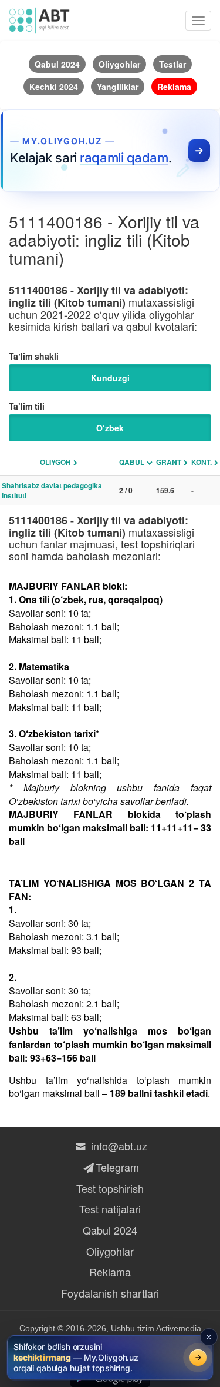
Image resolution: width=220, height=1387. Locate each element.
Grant (168, 462)
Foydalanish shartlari (110, 1292)
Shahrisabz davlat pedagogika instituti (52, 490)
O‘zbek (110, 428)
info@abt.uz (117, 1145)
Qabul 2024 (110, 1230)
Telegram (117, 1167)
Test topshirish (110, 1188)
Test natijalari (110, 1208)
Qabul (131, 462)
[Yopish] (209, 1337)
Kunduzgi (110, 378)
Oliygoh (55, 462)
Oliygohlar (110, 1251)
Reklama (110, 1271)
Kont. (201, 462)
